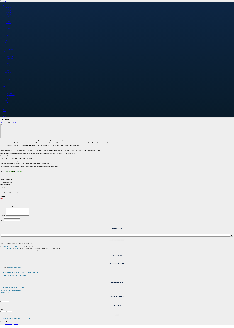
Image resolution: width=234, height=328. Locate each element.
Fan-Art (6, 100)
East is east (20, 190)
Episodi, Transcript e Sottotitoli (11, 54)
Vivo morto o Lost (9, 79)
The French (7, 40)
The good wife (31, 161)
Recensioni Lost (7, 82)
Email (2, 220)
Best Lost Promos (8, 104)
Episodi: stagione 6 (8, 28)
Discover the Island (6, 107)
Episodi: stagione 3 (8, 23)
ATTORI (16, 246)
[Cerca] (231, 235)
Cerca (2, 232)
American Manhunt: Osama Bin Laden (12, 287)
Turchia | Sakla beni (14, 267)
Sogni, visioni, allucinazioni (11, 77)
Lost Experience (9, 93)
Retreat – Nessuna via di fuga (30, 272)
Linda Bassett (32, 190)
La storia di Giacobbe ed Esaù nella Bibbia (13, 74)
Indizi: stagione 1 (8, 7)
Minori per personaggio (9, 49)
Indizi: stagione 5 (8, 14)
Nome (2, 217)
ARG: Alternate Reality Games (10, 88)
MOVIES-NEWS (12, 250)
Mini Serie (4, 112)
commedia (11, 190)
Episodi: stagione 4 (8, 24)
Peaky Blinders (26, 278)
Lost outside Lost (9, 84)
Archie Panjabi (5, 190)
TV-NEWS (4, 250)
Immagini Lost (7, 65)
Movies (4, 109)
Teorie (8, 63)
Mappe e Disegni (9, 68)
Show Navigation (3, 2)
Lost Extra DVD (7, 102)
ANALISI (17, 248)
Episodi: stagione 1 (8, 19)
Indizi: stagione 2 (8, 9)
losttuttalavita (3, 122)
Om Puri (37, 190)
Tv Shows (4, 111)
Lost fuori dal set (7, 105)
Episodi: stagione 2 (8, 21)
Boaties (6, 42)
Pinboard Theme (8, 324)
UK (50, 190)
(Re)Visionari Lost (8, 72)
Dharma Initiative (8, 38)
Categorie (2, 309)
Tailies (6, 33)
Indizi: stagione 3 (8, 10)
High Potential (5, 292)
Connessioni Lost (9, 81)
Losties (6, 31)
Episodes (23, 275)
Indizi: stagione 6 (8, 16)
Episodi (4, 17)
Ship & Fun (7, 98)
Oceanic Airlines (7, 44)
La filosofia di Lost (10, 58)
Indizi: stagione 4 (8, 12)
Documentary (5, 114)
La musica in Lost (9, 61)
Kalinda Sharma (27, 190)
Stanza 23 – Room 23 (10, 70)
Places (6, 47)
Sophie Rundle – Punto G (10, 275)
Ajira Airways (9, 91)
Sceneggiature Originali (10, 56)
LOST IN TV (5, 246)
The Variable (7, 35)
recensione (41, 190)
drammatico (15, 190)
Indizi (4, 5)
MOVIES (4, 245)
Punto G (4, 116)
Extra (4, 86)
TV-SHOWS (11, 245)
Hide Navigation (10, 2)
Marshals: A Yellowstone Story (11, 290)
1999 (1, 190)
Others (6, 37)
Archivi (1, 300)
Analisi (4, 51)
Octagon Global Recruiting (11, 95)
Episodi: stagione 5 (8, 26)
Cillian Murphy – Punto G (11, 272)
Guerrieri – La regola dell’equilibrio (13, 285)
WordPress (16, 324)
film (23, 190)
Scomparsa (4, 289)
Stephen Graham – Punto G (11, 278)
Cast (3, 30)
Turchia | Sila (17, 269)
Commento (3, 215)
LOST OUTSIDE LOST (6, 248)
